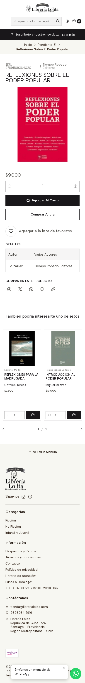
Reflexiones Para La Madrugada (21, 376)
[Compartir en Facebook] (9, 289)
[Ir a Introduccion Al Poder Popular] (63, 348)
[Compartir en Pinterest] (42, 289)
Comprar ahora (43, 214)
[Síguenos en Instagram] (23, 496)
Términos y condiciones (23, 557)
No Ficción (13, 526)
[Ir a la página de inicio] (43, 8)
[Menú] (5, 21)
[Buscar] (58, 21)
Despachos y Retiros (20, 551)
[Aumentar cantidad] (75, 186)
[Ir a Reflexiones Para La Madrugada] (22, 348)
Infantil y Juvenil (17, 533)
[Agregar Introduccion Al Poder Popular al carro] (74, 415)
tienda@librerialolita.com (29, 607)
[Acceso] (67, 21)
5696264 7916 (21, 613)
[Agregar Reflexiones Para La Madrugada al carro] (33, 415)
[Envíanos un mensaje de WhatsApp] (75, 673)
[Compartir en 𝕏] (20, 289)
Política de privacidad (21, 569)
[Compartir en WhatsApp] (31, 289)
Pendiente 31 (47, 44)
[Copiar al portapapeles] (53, 289)
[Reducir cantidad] (9, 186)
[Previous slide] (4, 429)
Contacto (12, 563)
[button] (42, 452)
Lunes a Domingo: (18, 582)
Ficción (10, 520)
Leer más (68, 35)
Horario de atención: (20, 576)
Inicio (28, 44)
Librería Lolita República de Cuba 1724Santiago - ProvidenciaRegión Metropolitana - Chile (31, 625)
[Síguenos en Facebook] (30, 496)
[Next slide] (80, 429)
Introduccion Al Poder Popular (60, 376)
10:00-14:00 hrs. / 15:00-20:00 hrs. (31, 588)
